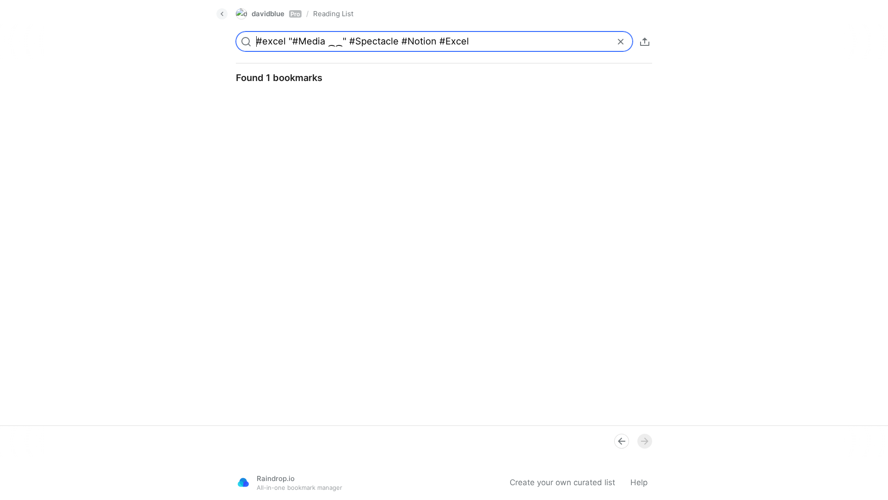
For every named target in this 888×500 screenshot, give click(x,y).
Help (639, 482)
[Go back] (222, 13)
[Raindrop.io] (243, 482)
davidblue (276, 13)
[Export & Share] (644, 41)
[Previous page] (621, 441)
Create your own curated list (562, 482)
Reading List (333, 13)
